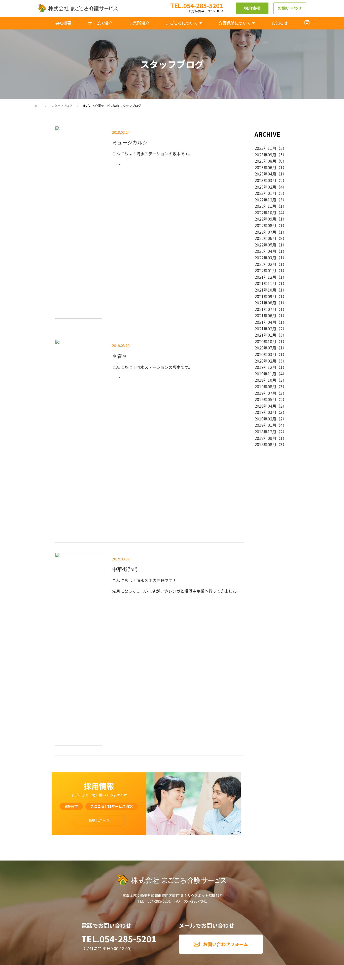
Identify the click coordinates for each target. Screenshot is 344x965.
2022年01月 (265, 270)
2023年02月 (265, 187)
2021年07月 (265, 309)
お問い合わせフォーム (225, 944)
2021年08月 (265, 303)
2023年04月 (265, 174)
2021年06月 (265, 315)
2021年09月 (265, 296)
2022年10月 (265, 212)
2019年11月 (265, 374)
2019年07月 (265, 393)
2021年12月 (265, 277)
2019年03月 (265, 412)
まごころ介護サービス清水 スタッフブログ (112, 105)
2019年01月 (265, 425)
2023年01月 (265, 193)
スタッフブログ (61, 105)
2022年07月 (265, 232)
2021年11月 (265, 283)
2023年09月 (265, 155)
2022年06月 (265, 238)
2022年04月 (265, 251)
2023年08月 (265, 161)
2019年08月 (265, 386)
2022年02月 (265, 264)
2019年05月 (265, 399)
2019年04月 (265, 406)
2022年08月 (265, 225)
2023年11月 (265, 148)
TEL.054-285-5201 (118, 939)
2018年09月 (265, 438)
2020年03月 (265, 354)
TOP (38, 105)
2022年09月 (265, 219)
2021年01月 (265, 335)
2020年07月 (265, 348)
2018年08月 (265, 444)
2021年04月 (265, 322)
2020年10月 (265, 341)
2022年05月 (265, 245)
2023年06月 (265, 167)
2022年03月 (265, 258)
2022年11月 (265, 206)
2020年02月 (265, 361)
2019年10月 (265, 380)
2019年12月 (265, 367)
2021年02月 (265, 329)
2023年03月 (265, 180)
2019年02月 (265, 419)
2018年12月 (265, 431)
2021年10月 (265, 290)
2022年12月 (265, 200)
